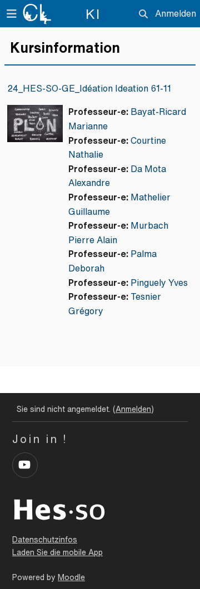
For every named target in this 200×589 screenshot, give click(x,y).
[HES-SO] (59, 508)
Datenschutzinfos (44, 539)
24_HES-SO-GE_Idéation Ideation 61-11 (89, 88)
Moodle (71, 577)
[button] (143, 14)
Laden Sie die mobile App (57, 552)
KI (93, 14)
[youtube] (25, 465)
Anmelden (175, 13)
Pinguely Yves (159, 282)
